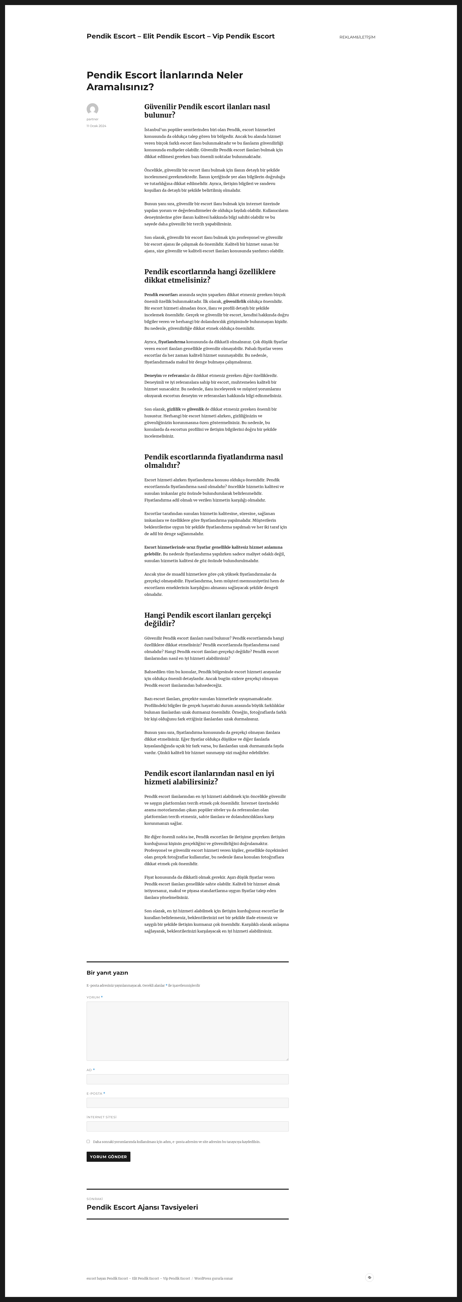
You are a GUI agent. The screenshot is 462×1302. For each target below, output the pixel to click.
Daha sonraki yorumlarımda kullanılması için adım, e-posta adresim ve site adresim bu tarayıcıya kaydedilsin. (176, 1142)
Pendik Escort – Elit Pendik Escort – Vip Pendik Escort (181, 36)
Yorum (95, 997)
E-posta (96, 1094)
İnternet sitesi (102, 1117)
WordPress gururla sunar (213, 1279)
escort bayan (96, 1279)
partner (92, 119)
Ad (91, 1070)
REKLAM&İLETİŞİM (357, 37)
